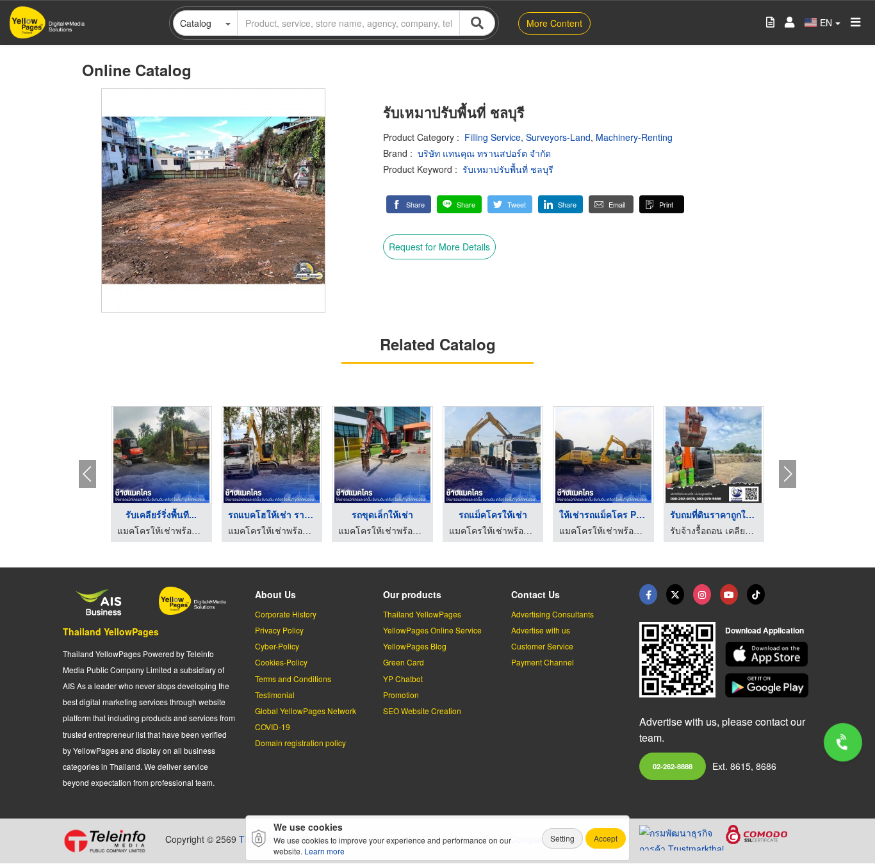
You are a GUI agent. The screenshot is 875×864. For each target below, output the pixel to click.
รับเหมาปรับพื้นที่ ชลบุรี (507, 169)
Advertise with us (540, 629)
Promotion (401, 694)
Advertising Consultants (552, 613)
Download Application (764, 630)
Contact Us (535, 594)
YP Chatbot (403, 678)
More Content (554, 23)
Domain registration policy (300, 742)
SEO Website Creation (422, 710)
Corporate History (285, 613)
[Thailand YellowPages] (675, 594)
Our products (412, 594)
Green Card (403, 661)
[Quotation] (770, 23)
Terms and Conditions (293, 678)
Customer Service (542, 645)
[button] (408, 204)
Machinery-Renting (634, 137)
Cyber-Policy (277, 645)
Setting (562, 838)
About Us (275, 594)
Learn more (324, 850)
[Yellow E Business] (648, 594)
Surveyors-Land (558, 137)
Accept (605, 838)
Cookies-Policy (281, 661)
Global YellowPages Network (305, 710)
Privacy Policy (279, 629)
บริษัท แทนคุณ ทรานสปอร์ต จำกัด (484, 153)
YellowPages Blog (414, 645)
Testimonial (275, 694)
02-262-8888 (672, 766)
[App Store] (768, 654)
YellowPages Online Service (432, 629)
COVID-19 (272, 726)
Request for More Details (439, 246)
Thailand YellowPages (111, 631)
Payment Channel (542, 661)
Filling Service (492, 137)
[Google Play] (768, 685)
